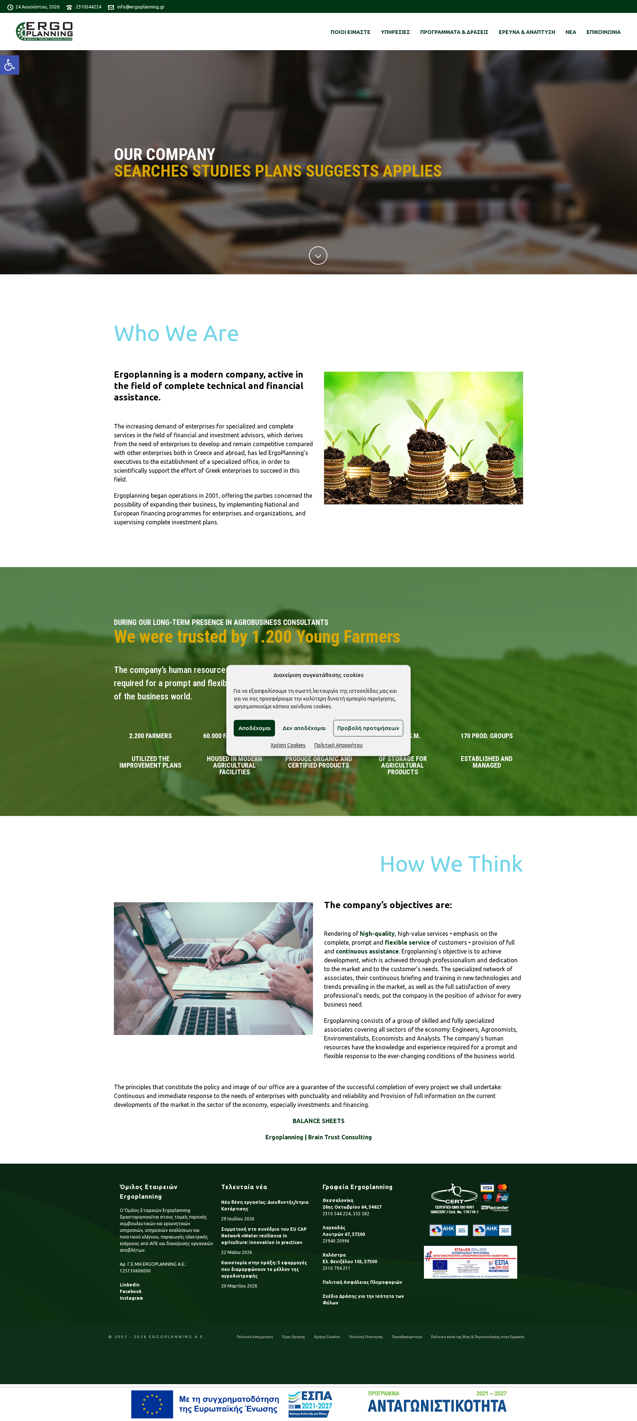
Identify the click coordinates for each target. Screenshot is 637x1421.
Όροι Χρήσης (293, 1337)
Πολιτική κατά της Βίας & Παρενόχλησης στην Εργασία (477, 1337)
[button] (9, 64)
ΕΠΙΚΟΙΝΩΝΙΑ (603, 32)
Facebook (131, 1291)
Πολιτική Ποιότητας (366, 1337)
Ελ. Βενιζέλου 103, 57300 (350, 1261)
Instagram (131, 1298)
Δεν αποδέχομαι (304, 728)
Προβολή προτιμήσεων (368, 728)
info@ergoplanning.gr (141, 6)
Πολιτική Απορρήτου (338, 745)
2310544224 (88, 6)
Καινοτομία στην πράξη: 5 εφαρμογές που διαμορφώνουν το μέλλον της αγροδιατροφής (264, 1269)
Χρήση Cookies (288, 745)
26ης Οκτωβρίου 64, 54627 (352, 1207)
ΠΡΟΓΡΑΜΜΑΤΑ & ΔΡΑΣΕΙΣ (454, 32)
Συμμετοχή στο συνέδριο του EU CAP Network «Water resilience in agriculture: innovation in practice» (264, 1236)
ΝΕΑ (570, 32)
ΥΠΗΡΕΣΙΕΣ (395, 32)
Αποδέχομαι (255, 728)
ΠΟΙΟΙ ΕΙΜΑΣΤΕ (350, 32)
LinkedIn (130, 1284)
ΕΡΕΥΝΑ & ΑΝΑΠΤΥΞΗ (527, 32)
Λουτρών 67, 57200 (344, 1234)
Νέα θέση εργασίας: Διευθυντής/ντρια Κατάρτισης (265, 1205)
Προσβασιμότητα (407, 1337)
